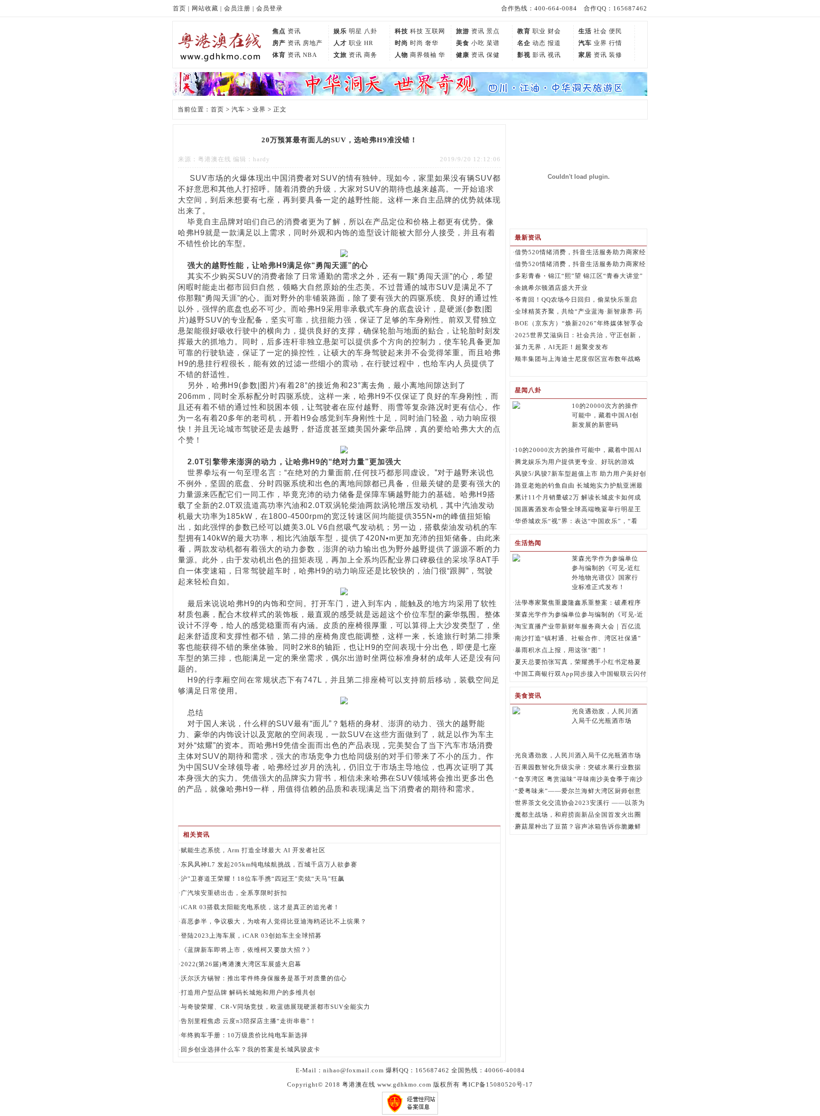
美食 (462, 42)
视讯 (554, 54)
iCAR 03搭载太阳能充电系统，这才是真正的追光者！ (260, 907)
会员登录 (269, 8)
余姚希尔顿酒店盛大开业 (551, 287)
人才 (340, 42)
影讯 (539, 54)
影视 (524, 54)
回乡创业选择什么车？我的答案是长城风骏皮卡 (250, 1049)
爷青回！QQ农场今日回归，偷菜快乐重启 (576, 299)
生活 (585, 31)
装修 (615, 54)
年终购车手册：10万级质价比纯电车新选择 (244, 1035)
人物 (401, 54)
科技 (401, 31)
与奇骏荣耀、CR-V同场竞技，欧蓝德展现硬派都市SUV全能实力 (275, 1006)
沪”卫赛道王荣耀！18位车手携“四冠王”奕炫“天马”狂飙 (263, 878)
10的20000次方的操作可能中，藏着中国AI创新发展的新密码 (605, 415)
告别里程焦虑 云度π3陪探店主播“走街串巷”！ (249, 1020)
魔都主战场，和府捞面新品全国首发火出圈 (578, 814)
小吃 (478, 42)
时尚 (401, 42)
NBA (310, 54)
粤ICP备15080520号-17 (497, 1084)
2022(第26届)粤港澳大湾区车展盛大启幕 (241, 964)
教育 (524, 31)
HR (368, 42)
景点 (493, 31)
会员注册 (237, 8)
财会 (554, 31)
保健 (493, 54)
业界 (600, 42)
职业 (539, 31)
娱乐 (340, 31)
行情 (615, 42)
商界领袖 (423, 54)
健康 (462, 54)
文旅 (340, 54)
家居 (585, 54)
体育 (279, 54)
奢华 (431, 42)
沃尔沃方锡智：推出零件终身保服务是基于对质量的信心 (264, 978)
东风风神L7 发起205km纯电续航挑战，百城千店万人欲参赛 (269, 864)
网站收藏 (205, 8)
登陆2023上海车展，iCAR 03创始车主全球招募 (251, 935)
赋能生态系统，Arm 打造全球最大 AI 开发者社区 (253, 850)
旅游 (462, 31)
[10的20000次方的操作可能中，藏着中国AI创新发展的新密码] (516, 406)
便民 (615, 31)
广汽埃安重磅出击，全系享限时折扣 (234, 892)
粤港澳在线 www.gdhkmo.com (386, 1084)
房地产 (313, 42)
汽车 (585, 42)
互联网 (435, 31)
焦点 (279, 31)
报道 (554, 42)
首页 (179, 8)
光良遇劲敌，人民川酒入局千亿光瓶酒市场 (578, 755)
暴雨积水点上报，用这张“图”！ (561, 650)
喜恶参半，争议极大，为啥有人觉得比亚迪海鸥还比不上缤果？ (274, 921)
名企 (524, 42)
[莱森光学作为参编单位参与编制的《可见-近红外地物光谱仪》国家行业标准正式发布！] (516, 559)
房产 (279, 42)
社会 (600, 31)
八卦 (370, 31)
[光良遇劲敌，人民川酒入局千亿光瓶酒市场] (516, 712)
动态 (539, 42)
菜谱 (493, 42)
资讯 (294, 31)
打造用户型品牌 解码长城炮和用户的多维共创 (248, 992)
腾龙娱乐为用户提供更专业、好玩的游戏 (574, 461)
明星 (355, 31)
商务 (370, 54)
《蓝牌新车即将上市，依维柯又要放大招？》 (247, 949)
